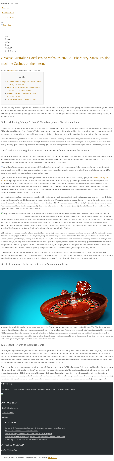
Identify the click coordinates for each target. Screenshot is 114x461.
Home (7, 36)
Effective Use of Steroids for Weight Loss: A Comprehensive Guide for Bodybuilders (35, 437)
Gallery (8, 42)
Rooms (7, 39)
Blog (7, 45)
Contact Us (9, 48)
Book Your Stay (11, 51)
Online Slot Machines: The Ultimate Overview (21, 431)
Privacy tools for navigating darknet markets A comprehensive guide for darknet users (35, 428)
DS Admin (12, 70)
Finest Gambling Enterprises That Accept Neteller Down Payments (28, 434)
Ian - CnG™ (52, 458)
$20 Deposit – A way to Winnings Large (21, 99)
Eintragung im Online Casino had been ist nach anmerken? (26, 440)
